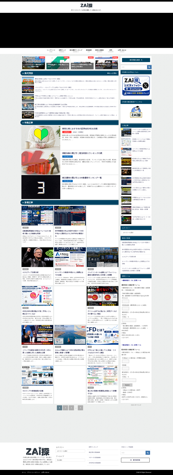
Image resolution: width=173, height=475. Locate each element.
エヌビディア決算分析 (31, 272)
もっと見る (113, 73)
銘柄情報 (26, 227)
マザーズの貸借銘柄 (95, 457)
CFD (90, 346)
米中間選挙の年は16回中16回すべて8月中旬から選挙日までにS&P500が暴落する (69, 233)
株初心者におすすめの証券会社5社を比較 (80, 129)
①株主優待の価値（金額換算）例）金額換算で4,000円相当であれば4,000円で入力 (135, 296)
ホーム (24, 472)
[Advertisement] (102, 223)
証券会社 (66, 132)
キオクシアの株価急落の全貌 (33, 391)
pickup (74, 132)
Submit (127, 385)
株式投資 (58, 227)
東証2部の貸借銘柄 (94, 452)
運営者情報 (136, 460)
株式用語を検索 (135, 60)
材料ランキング (93, 447)
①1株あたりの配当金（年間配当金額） (134, 358)
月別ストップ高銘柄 (127, 447)
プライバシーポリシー (33, 472)
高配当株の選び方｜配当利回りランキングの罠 (82, 153)
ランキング (67, 156)
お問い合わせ (45, 472)
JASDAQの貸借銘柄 (95, 462)
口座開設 (80, 132)
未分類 (25, 346)
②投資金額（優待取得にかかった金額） (134, 305)
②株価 (124, 365)
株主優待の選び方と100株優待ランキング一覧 (82, 178)
